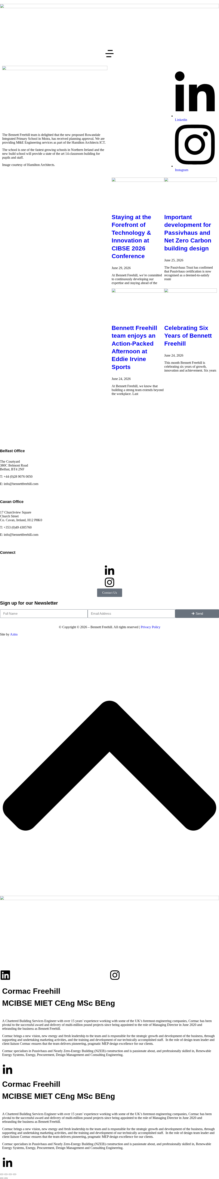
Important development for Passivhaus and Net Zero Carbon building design (187, 233)
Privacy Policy (150, 627)
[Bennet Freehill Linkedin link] (109, 570)
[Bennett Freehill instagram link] (109, 582)
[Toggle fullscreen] (10, 1174)
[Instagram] (115, 975)
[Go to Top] (109, 890)
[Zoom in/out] (14, 1174)
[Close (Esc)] (1, 1174)
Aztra (14, 634)
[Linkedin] (5, 975)
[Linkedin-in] (7, 1070)
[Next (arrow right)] (6, 1178)
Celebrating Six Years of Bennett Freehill (188, 336)
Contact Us (109, 592)
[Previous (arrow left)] (1, 1178)
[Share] (6, 1174)
